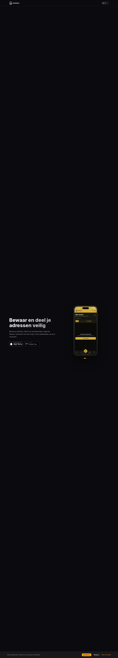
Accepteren (86, 654)
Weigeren (96, 654)
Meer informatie (106, 654)
